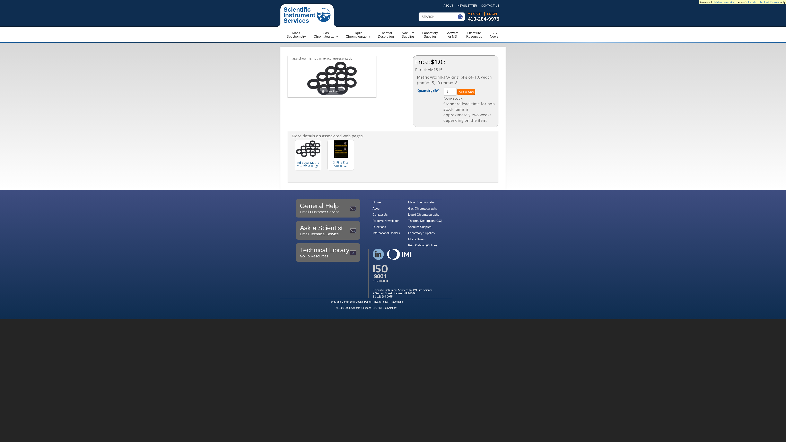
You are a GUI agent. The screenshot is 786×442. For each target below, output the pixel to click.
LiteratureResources (474, 34)
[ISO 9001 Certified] (403, 273)
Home (377, 202)
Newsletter (467, 5)
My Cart (475, 14)
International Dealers (386, 233)
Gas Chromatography (422, 208)
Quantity (428, 90)
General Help (319, 208)
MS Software (417, 239)
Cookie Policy (363, 301)
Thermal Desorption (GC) (425, 220)
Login (492, 14)
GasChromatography (326, 34)
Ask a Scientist (321, 230)
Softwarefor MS (452, 34)
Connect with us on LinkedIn (378, 254)
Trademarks (396, 301)
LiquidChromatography (358, 34)
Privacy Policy (380, 301)
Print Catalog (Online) (422, 245)
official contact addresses (762, 2)
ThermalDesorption (386, 34)
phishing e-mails (723, 2)
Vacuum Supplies (419, 227)
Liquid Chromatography (423, 214)
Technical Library (324, 252)
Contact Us (490, 5)
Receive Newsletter (386, 220)
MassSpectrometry (296, 34)
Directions (379, 227)
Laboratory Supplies (421, 233)
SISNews (494, 34)
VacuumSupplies (408, 34)
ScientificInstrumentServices (299, 15)
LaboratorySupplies (430, 34)
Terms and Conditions (341, 301)
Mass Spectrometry (421, 202)
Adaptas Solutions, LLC (364, 308)
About (448, 5)
